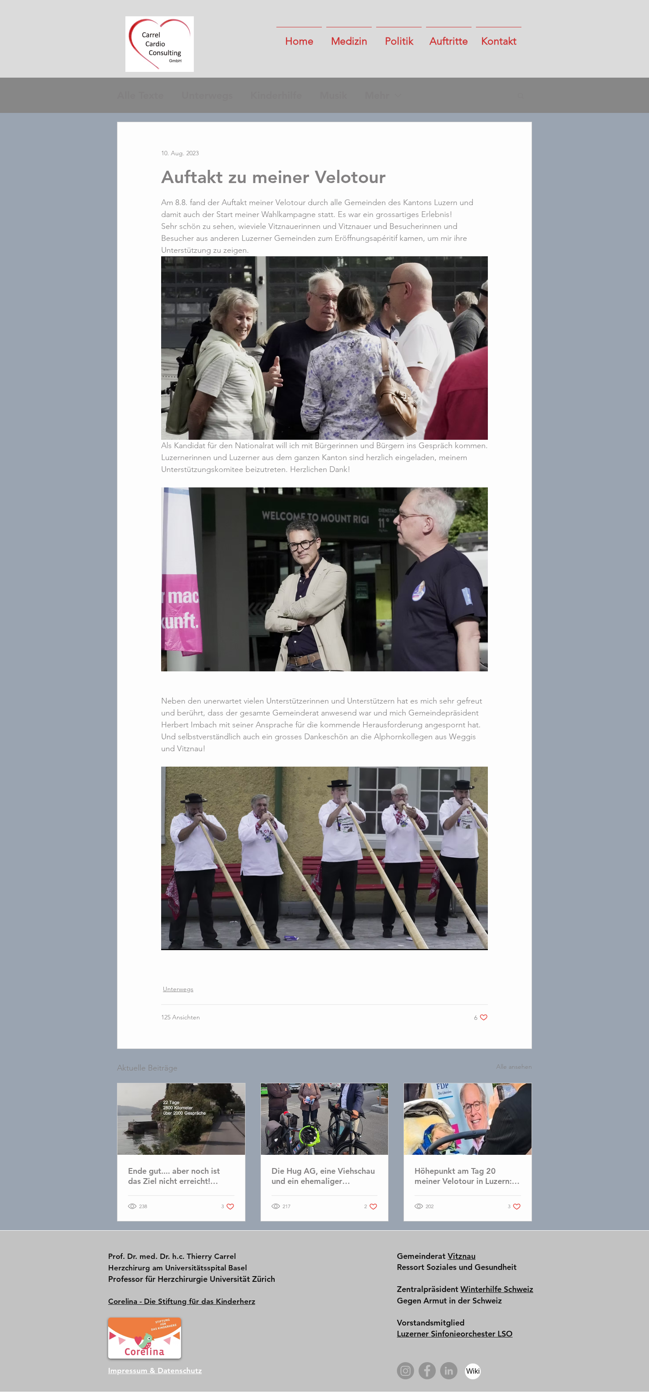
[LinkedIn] (448, 1370)
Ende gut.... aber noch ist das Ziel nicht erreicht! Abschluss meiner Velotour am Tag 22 (177, 1176)
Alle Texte (140, 95)
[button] (349, 37)
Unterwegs (207, 95)
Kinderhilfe (276, 95)
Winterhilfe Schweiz (496, 1289)
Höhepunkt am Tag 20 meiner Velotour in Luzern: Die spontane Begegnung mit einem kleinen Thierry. (463, 1176)
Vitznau (461, 1256)
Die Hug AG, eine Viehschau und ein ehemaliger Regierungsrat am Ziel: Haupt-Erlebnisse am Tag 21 (323, 1176)
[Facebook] (427, 1370)
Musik (333, 95)
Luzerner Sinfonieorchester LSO (455, 1334)
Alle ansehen (514, 1067)
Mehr (377, 95)
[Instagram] (405, 1370)
